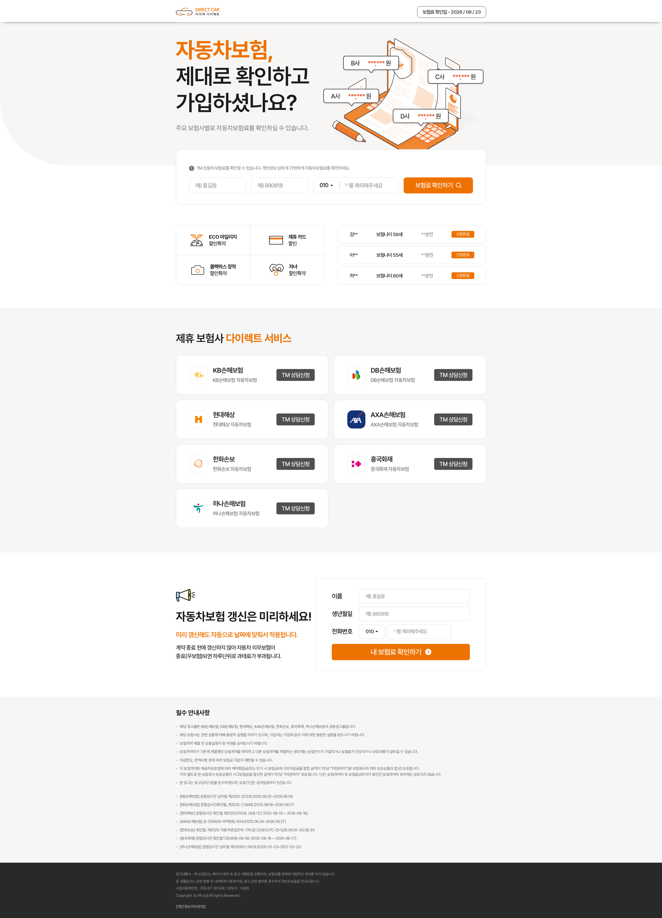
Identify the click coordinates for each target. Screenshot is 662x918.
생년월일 (342, 614)
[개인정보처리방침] (191, 906)
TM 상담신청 (296, 375)
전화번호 (342, 631)
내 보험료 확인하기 (396, 652)
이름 (337, 596)
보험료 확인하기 (434, 185)
